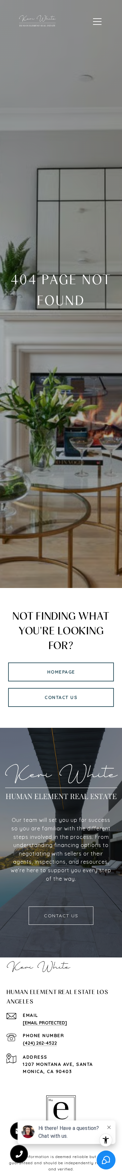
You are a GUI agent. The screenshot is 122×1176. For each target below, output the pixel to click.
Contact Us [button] (61, 697)
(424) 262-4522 (40, 1043)
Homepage (61, 672)
